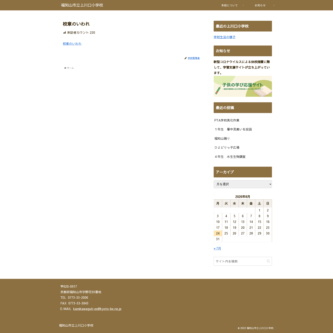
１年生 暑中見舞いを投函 (233, 129)
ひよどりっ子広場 (226, 147)
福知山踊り (222, 138)
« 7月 (217, 248)
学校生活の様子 (225, 37)
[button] (268, 261)
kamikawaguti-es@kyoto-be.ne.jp (97, 309)
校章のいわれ (72, 43)
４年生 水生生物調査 (230, 156)
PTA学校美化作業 (226, 120)
